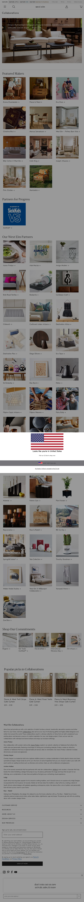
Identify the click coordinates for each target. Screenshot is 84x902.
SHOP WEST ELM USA (49, 463)
